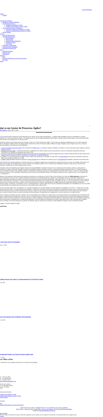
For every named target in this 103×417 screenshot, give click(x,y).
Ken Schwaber (33, 159)
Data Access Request (47, 409)
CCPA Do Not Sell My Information (63, 409)
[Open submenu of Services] (4, 34)
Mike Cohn (36, 148)
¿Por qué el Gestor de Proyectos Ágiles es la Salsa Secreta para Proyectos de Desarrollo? (23, 153)
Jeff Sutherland (62, 159)
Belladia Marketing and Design (47, 410)
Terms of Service (28, 409)
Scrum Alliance (64, 156)
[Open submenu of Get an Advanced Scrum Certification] (22, 28)
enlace (2, 203)
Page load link (3, 413)
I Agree (2, 416)
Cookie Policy (37, 409)
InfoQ (56, 153)
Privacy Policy (20, 409)
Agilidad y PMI (5, 159)
